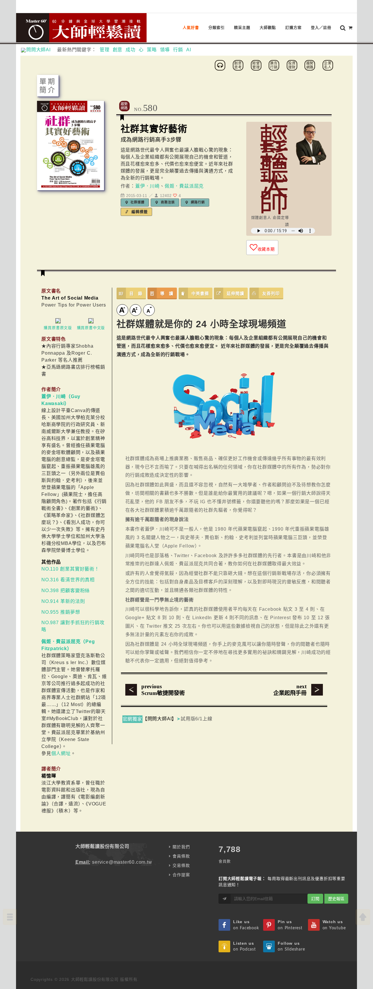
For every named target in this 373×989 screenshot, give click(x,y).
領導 (165, 49)
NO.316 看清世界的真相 (68, 579)
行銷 (178, 49)
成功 (131, 49)
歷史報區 (336, 898)
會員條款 (181, 856)
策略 (152, 49)
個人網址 (61, 753)
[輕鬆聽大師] (221, 64)
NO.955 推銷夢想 (60, 612)
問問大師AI (41, 49)
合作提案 (181, 874)
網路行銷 (197, 202)
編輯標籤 (139, 212)
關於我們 (181, 846)
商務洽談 (167, 202)
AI (188, 49)
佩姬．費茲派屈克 (184, 186)
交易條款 (181, 865)
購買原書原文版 (58, 327)
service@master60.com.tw (122, 862)
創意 (118, 49)
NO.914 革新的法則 (63, 601)
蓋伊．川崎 (147, 186)
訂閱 (315, 898)
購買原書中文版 (91, 327)
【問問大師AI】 (159, 718)
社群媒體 (137, 202)
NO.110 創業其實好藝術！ (70, 568)
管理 (105, 49)
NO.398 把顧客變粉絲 (65, 590)
